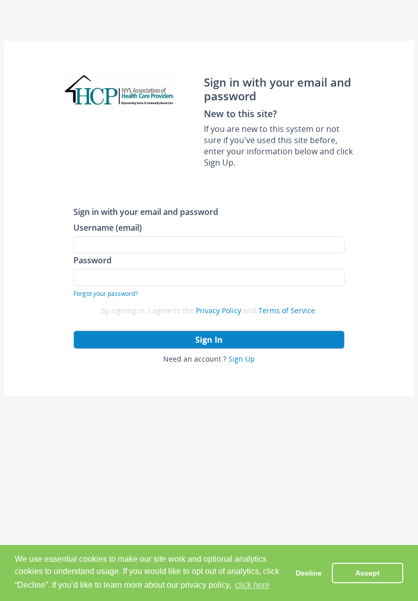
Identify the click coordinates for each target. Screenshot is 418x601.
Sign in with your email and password (145, 211)
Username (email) (107, 227)
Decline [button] (309, 573)
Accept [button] (367, 573)
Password (92, 260)
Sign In (209, 339)
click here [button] (252, 585)
